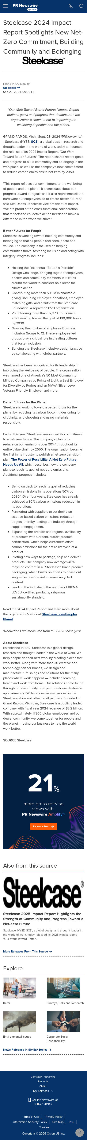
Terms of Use (30, 1117)
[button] (43, 60)
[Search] (81, 6)
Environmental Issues (17, 1036)
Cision (51, 1133)
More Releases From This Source (25, 952)
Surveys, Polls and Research (65, 1003)
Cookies (44, 1127)
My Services (41, 1091)
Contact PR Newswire (43, 1077)
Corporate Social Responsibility (57, 1038)
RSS (71, 1122)
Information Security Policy (30, 1122)
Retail (6, 1003)
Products (43, 1081)
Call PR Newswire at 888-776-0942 (44, 1102)
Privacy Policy (54, 1117)
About (42, 1086)
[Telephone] (70, 6)
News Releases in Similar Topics (25, 1050)
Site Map (58, 1122)
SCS (34, 141)
